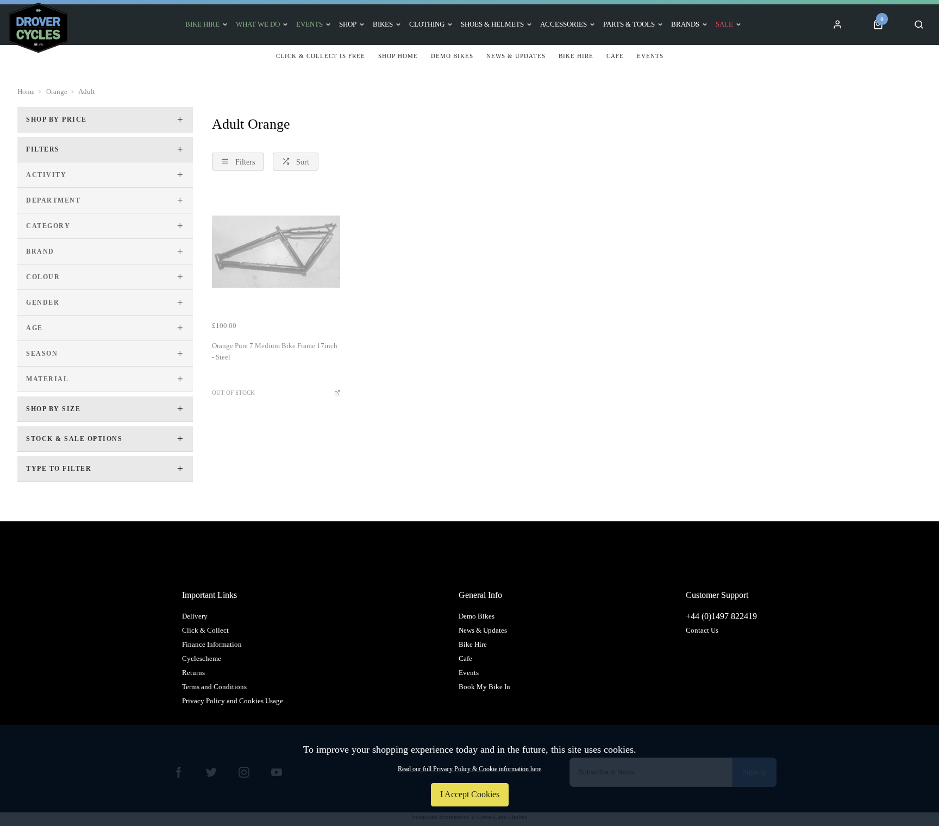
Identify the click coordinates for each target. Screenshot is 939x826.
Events (309, 24)
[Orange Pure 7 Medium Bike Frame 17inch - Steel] (276, 252)
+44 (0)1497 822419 (721, 616)
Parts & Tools (629, 24)
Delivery (195, 616)
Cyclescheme (201, 658)
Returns (193, 673)
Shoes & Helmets (492, 24)
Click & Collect (205, 630)
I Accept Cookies (469, 794)
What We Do (258, 24)
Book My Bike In (484, 687)
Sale (724, 24)
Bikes (383, 24)
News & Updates (483, 630)
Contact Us (702, 630)
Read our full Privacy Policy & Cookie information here (469, 769)
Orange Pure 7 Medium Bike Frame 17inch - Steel (274, 351)
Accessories (563, 24)
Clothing (427, 24)
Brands (685, 24)
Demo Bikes (476, 616)
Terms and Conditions (214, 687)
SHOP (347, 24)
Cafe (465, 658)
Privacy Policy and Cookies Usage (232, 701)
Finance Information (212, 644)
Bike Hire (202, 24)
